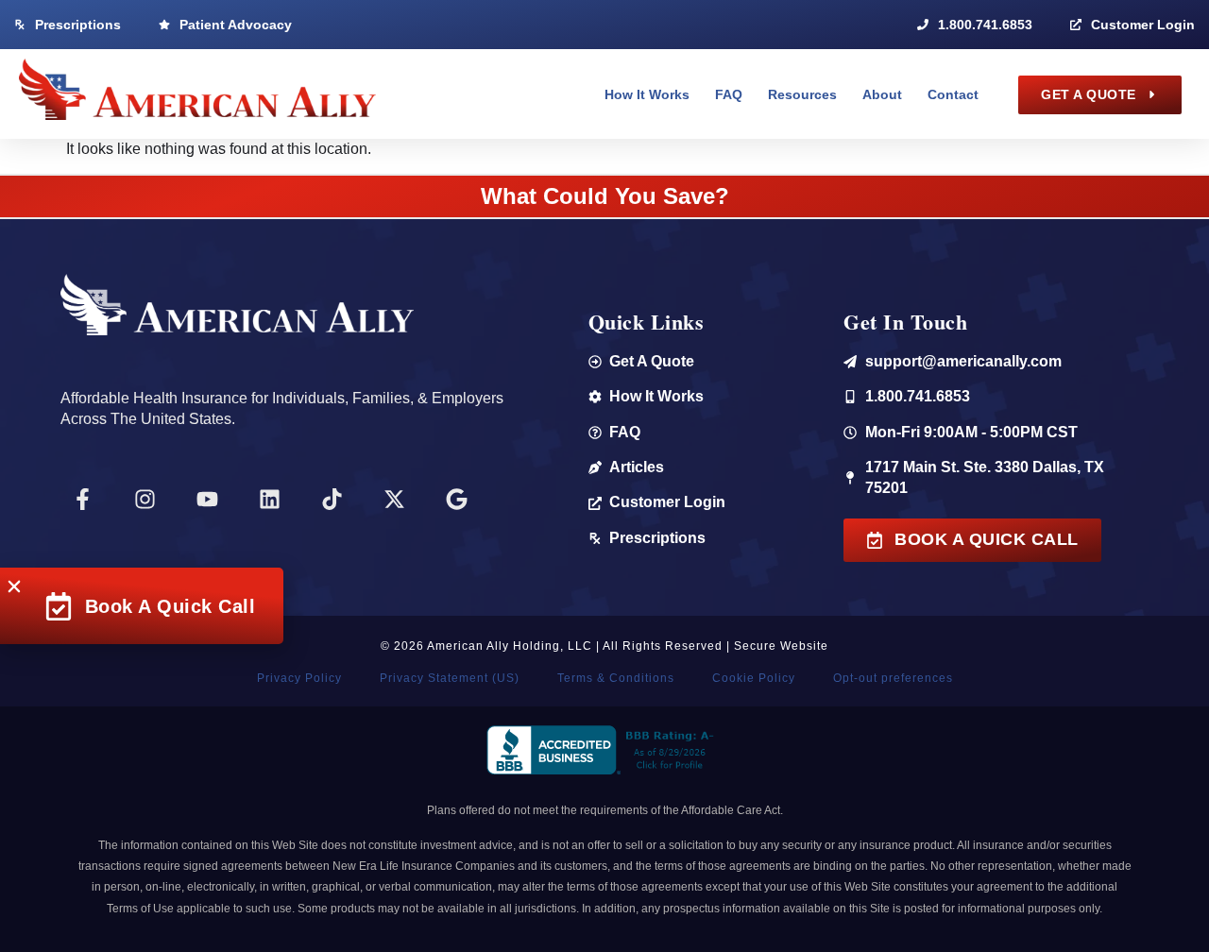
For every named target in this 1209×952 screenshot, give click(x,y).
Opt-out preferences (893, 678)
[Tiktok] (331, 498)
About (882, 94)
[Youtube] (207, 498)
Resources (802, 94)
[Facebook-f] (82, 498)
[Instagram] (144, 498)
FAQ (728, 94)
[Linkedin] (269, 498)
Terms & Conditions (615, 678)
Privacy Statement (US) (449, 678)
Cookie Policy (753, 678)
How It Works (647, 94)
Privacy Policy (299, 678)
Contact (953, 94)
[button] (14, 586)
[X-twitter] (394, 498)
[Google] (456, 498)
